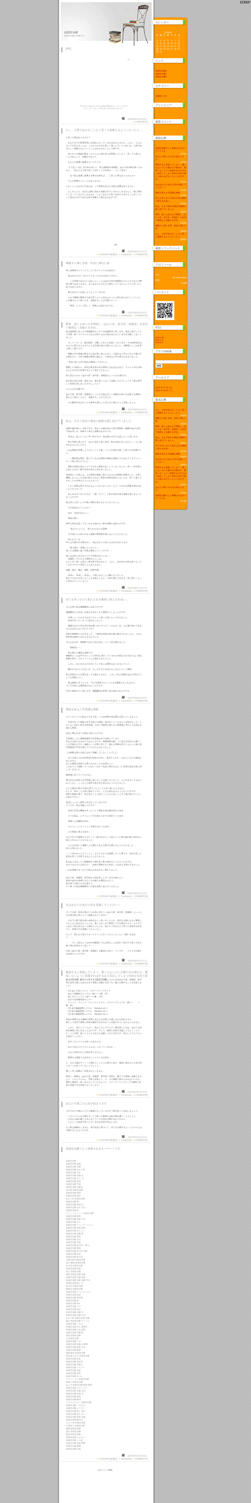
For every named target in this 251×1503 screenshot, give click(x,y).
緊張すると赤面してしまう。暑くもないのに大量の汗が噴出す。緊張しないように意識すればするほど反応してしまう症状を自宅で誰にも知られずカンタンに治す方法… (107, 976)
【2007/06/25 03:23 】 (137, 312)
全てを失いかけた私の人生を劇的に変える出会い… (97, 599)
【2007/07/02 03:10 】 (137, 1137)
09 (178, 32)
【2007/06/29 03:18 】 (137, 893)
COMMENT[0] (141, 254)
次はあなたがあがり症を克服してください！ (93, 904)
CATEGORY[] (141, 122)
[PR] (68, 48)
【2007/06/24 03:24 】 (137, 251)
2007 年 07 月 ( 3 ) (163, 387)
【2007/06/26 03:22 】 (137, 409)
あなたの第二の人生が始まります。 (87, 1103)
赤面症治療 (71, 32)
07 (158, 32)
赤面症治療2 (161, 74)
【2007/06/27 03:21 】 (137, 588)
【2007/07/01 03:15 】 (137, 1092)
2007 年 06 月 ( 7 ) (163, 390)
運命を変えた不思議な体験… (83, 709)
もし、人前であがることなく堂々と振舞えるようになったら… (104, 130)
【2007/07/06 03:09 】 (137, 1456)
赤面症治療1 (161, 71)
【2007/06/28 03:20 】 (137, 698)
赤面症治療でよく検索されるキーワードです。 (94, 1148)
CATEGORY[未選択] (108, 254)
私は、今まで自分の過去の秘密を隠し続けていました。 (100, 420)
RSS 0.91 (159, 337)
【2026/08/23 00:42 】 (137, 119)
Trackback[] (126, 254)
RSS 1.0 (159, 340)
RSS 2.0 (159, 342)
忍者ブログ (102, 1470)
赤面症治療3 (161, 76)
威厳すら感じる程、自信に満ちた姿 (87, 263)
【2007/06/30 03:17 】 (137, 961)
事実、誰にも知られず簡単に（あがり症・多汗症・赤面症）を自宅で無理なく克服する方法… (170, 217)
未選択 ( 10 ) (161, 96)
